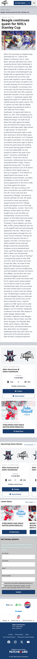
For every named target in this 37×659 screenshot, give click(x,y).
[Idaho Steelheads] (4, 3)
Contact (10, 634)
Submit (18, 592)
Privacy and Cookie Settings (26, 637)
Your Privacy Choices (9, 637)
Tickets (19, 391)
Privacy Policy (19, 634)
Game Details (19, 396)
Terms (27, 634)
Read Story (19, 431)
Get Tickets (21, 3)
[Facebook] (8, 642)
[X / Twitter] (21, 642)
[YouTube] (28, 642)
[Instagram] (15, 642)
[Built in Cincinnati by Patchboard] (18, 651)
